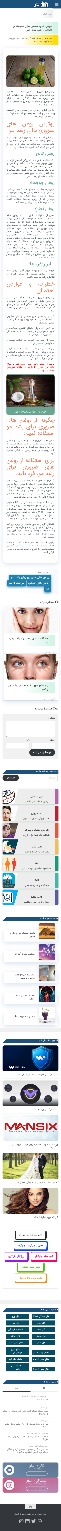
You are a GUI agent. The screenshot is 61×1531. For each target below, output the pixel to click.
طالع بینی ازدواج (41, 1359)
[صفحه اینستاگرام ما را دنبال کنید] (21, 1521)
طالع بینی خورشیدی (16, 1351)
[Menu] (57, 4)
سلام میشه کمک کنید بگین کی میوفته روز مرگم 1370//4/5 (25, 1412)
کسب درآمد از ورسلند (48, 1109)
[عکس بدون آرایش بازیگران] (30, 1249)
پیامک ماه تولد (15, 1359)
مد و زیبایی (47, 14)
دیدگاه (51, 718)
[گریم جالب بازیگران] (44, 1260)
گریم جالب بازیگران (44, 1256)
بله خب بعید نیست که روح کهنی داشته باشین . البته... (26, 1425)
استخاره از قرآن (15, 1329)
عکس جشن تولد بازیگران (31, 1278)
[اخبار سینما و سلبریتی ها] (30, 1238)
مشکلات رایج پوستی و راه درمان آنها (28, 640)
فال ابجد (41, 1329)
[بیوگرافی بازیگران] (16, 1260)
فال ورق (15, 1316)
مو (47, 589)
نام (27, 740)
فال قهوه (15, 1323)
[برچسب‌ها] (44, 1388)
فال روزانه (15, 1336)
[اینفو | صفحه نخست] (38, 4)
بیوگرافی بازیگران (16, 1256)
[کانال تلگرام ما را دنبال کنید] (39, 1521)
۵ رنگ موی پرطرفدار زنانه (46, 1217)
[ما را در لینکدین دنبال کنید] (27, 1521)
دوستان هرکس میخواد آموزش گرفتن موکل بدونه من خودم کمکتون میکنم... (27, 1451)
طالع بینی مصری (16, 1343)
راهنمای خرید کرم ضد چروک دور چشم (28, 687)
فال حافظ (41, 1336)
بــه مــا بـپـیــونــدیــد (37, 1473)
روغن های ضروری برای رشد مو (30, 577)
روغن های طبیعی (38, 583)
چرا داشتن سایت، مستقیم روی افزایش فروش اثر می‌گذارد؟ (35, 1146)
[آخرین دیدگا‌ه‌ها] (16, 1388)
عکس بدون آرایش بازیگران (30, 1245)
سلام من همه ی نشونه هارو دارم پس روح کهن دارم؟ (25, 1438)
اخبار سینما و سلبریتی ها (30, 1235)
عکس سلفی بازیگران (30, 1267)
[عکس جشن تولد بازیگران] (30, 1281)
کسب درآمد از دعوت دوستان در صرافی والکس (36, 1075)
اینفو (29, 1514)
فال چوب (41, 1323)
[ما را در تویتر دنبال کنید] (33, 1521)
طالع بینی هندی (41, 1352)
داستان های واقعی (15, 1367)
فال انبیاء (41, 1343)
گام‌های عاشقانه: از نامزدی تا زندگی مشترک (38, 1182)
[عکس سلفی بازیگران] (30, 1271)
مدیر (44, 38)
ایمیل (52, 740)
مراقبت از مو (16, 583)
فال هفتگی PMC (41, 1316)
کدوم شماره (42, 1399)
